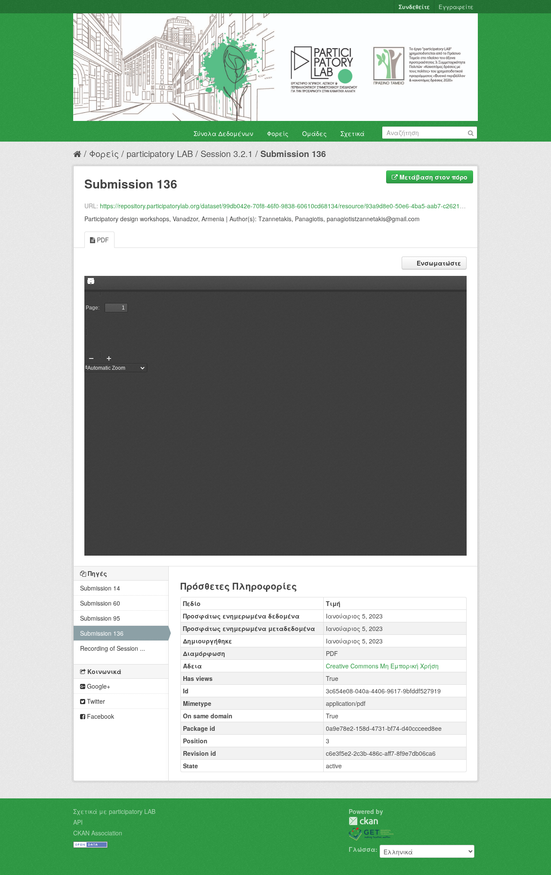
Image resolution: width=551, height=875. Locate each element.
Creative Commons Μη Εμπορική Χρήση (382, 666)
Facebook (99, 716)
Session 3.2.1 (227, 153)
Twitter (95, 701)
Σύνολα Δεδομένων (223, 133)
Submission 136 (293, 153)
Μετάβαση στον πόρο (432, 177)
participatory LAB (160, 153)
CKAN (363, 821)
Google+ (97, 686)
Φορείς (277, 133)
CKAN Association (97, 833)
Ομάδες (314, 133)
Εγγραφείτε (456, 7)
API (78, 822)
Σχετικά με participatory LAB (114, 811)
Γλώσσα (362, 849)
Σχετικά (353, 133)
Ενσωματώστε (438, 263)
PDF (102, 239)
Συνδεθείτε (414, 7)
